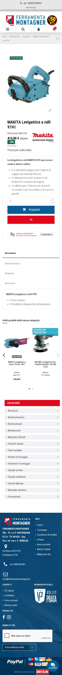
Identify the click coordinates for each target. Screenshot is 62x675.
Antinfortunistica (16, 417)
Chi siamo (9, 590)
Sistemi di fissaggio (18, 457)
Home (40, 525)
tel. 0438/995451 (18, 564)
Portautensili (14, 497)
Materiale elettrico (17, 490)
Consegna (42, 530)
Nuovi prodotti (43, 544)
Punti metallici (15, 450)
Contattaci (9, 595)
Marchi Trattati (43, 549)
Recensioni (10, 283)
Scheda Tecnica (12, 263)
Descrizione (10, 253)
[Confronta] (14, 358)
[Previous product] (57, 39)
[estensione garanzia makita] (31, 234)
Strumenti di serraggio (19, 463)
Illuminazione (14, 430)
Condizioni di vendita (47, 534)
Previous (4, 355)
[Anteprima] (19, 358)
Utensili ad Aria (15, 470)
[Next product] (59, 39)
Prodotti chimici (15, 444)
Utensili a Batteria (16, 477)
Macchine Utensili (16, 437)
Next (58, 355)
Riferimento (13, 133)
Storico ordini (10, 605)
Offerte (40, 539)
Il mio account (11, 600)
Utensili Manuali (15, 483)
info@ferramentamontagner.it (16, 579)
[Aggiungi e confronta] (31, 220)
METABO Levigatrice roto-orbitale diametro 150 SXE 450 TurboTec (45, 364)
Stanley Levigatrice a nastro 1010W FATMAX (16, 363)
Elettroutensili (15, 424)
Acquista (34, 210)
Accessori (13, 411)
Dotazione (9, 273)
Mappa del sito (44, 554)
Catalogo (13, 403)
